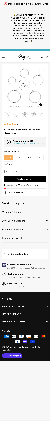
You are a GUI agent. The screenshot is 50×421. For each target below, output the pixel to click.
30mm (29, 157)
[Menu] (3, 56)
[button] (41, 56)
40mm (8, 164)
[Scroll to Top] (45, 407)
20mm (8, 157)
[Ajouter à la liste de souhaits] (42, 70)
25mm (19, 157)
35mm (39, 157)
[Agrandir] (41, 105)
